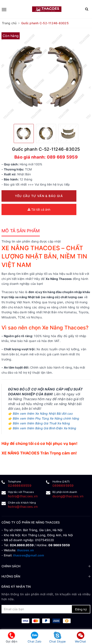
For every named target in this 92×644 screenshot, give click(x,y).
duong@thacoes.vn (67, 496)
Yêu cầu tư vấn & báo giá (39, 196)
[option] (46, 76)
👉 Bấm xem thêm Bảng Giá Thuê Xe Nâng (39, 423)
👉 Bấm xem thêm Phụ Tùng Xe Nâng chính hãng (43, 418)
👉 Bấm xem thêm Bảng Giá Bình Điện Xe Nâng (42, 428)
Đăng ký (81, 609)
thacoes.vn (25, 550)
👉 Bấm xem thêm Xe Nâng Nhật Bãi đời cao (40, 413)
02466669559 (19, 486)
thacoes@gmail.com (28, 555)
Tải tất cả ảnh (40, 209)
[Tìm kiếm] (87, 9)
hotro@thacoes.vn (23, 496)
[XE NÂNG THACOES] (46, 9)
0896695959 (63, 486)
